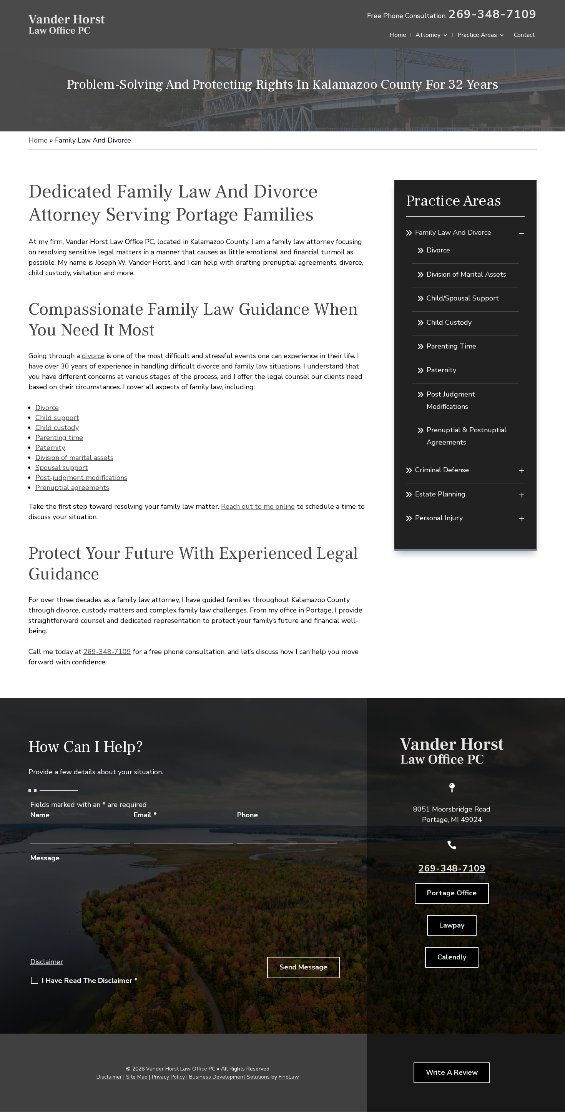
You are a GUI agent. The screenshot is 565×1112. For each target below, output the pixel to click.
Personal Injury (439, 518)
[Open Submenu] (522, 233)
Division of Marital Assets (466, 274)
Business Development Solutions (229, 1076)
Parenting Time (451, 346)
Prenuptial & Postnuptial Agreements (467, 436)
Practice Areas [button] (477, 35)
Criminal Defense (442, 470)
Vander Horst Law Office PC (180, 1068)
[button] (557, 1056)
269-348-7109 (493, 14)
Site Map (137, 1076)
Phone (247, 815)
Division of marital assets (74, 457)
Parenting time (59, 437)
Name (40, 815)
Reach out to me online (258, 506)
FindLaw (289, 1076)
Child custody (57, 427)
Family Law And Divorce (453, 232)
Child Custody (449, 322)
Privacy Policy (168, 1076)
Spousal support (61, 467)
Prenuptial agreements (72, 487)
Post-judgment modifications (81, 477)
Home (398, 35)
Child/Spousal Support (463, 298)
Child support (57, 417)
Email (145, 815)
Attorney (427, 35)
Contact (524, 35)
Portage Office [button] (452, 893)
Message (45, 858)
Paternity (50, 447)
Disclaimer (46, 961)
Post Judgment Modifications (451, 400)
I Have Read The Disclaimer (90, 980)
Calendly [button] (451, 957)
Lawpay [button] (451, 925)
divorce (93, 355)
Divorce (47, 407)
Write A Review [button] (452, 1072)
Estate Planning (440, 494)
